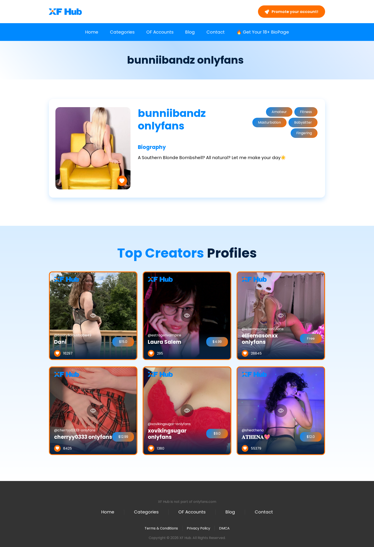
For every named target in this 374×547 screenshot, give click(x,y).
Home (91, 32)
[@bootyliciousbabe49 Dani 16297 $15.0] (93, 315)
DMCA (224, 528)
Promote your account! (294, 11)
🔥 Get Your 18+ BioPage (262, 32)
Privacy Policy (198, 528)
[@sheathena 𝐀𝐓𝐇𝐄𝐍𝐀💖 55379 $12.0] (280, 410)
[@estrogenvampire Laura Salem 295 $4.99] (186, 315)
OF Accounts (160, 32)
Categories (122, 32)
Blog (190, 32)
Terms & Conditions (161, 528)
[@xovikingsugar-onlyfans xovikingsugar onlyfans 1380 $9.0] (186, 410)
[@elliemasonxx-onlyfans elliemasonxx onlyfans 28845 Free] (280, 315)
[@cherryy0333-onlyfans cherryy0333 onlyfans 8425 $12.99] (93, 410)
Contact (215, 32)
